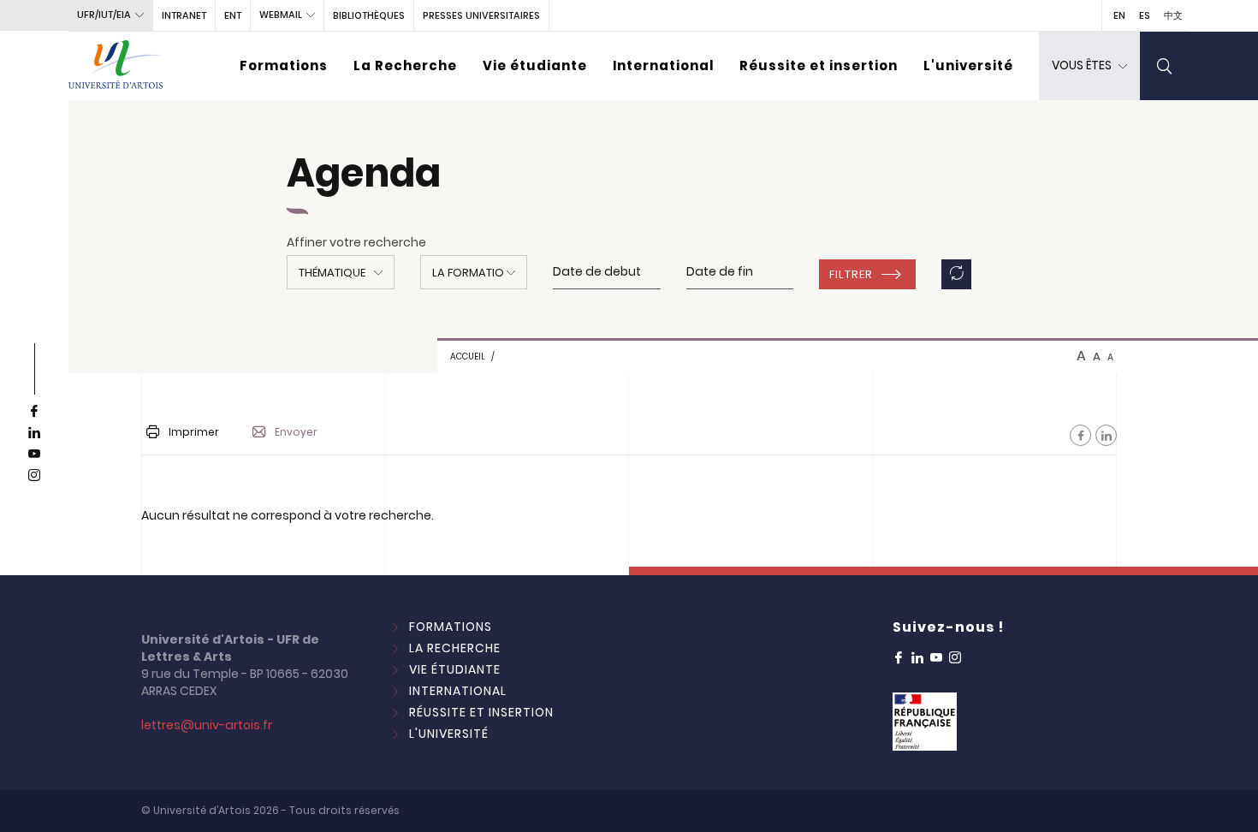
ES (1144, 15)
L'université (968, 65)
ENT (232, 15)
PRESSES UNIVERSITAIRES (481, 15)
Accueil (467, 356)
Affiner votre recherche (356, 242)
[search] (1165, 66)
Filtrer (851, 274)
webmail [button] (280, 14)
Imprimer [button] (194, 432)
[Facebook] (1080, 435)
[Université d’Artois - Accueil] (115, 66)
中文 (1173, 15)
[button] (341, 272)
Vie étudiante (535, 65)
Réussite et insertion (818, 65)
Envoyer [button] (296, 432)
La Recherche (405, 65)
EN (1119, 15)
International (663, 65)
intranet (184, 15)
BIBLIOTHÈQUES (369, 15)
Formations (284, 65)
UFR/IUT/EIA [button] (104, 14)
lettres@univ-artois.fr (206, 725)
